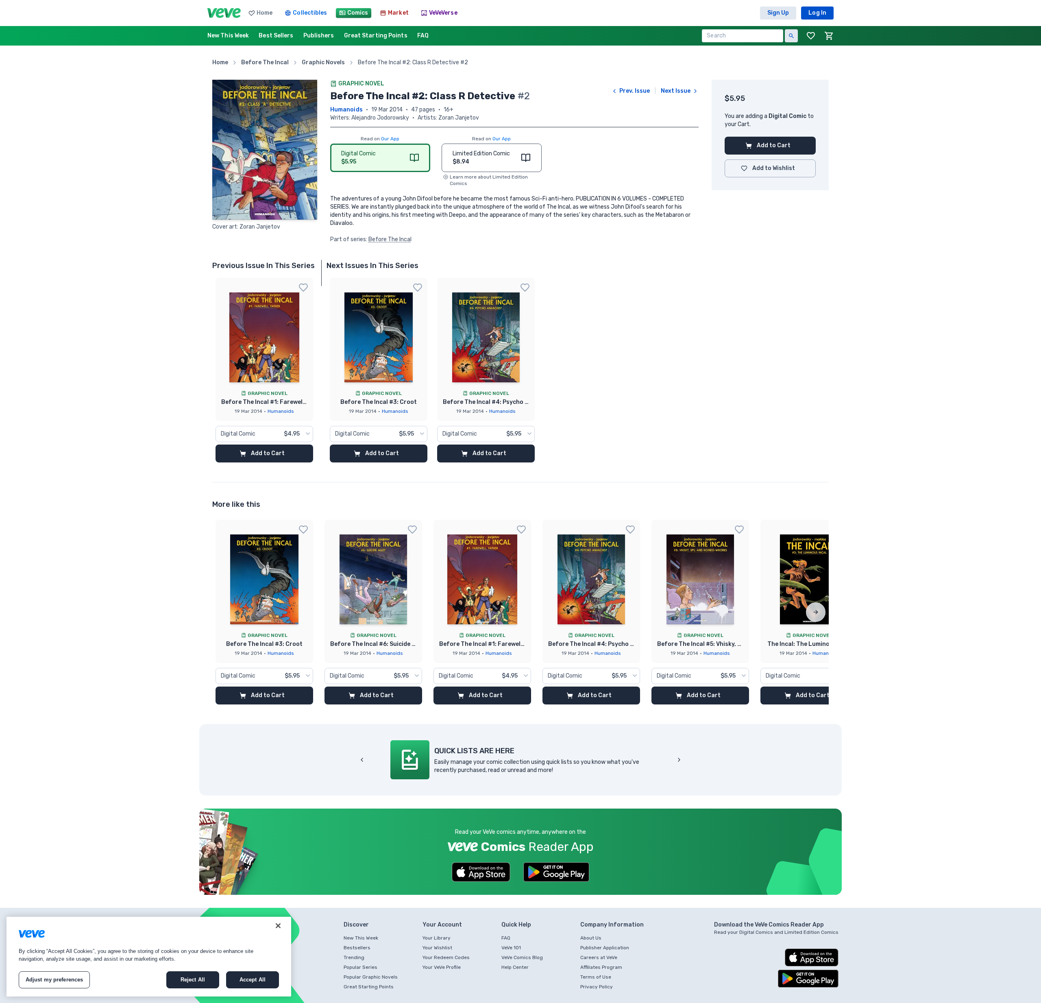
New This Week (361, 938)
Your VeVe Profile (441, 967)
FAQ (505, 938)
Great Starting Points (369, 987)
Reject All (193, 980)
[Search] (791, 35)
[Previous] (362, 760)
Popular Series (360, 967)
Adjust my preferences (54, 980)
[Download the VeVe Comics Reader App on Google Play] (556, 872)
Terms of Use (595, 977)
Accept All (253, 980)
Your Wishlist (437, 948)
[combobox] (264, 434)
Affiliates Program (601, 967)
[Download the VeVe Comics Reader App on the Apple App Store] (481, 872)
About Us (590, 938)
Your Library (436, 938)
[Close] (278, 926)
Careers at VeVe (598, 957)
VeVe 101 (511, 948)
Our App (390, 139)
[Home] (224, 13)
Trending (354, 957)
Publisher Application (604, 948)
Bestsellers (357, 948)
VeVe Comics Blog (522, 957)
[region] (149, 956)
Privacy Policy (596, 987)
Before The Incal (390, 239)
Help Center (515, 967)
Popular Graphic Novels (371, 977)
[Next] (815, 612)
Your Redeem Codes (446, 957)
